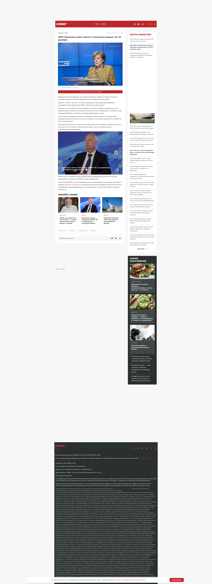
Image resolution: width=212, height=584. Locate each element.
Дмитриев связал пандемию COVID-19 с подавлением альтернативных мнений (90, 221)
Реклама (58, 450)
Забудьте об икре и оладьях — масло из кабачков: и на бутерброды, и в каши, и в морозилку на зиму (142, 318)
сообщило (67, 103)
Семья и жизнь (136, 281)
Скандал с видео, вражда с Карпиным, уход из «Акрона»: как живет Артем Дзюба (141, 193)
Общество (63, 215)
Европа (106, 215)
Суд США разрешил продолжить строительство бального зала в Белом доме (142, 176)
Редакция (58, 448)
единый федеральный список (122, 488)
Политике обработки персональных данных (131, 580)
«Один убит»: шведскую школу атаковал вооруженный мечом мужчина (141, 213)
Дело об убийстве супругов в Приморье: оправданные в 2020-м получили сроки (142, 47)
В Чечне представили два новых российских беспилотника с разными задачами (142, 237)
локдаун (93, 231)
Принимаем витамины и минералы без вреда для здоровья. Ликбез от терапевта (141, 55)
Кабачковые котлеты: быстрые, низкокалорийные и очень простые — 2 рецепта (141, 287)
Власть (84, 215)
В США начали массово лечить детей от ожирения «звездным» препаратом (141, 229)
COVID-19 (62, 231)
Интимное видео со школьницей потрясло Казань (140, 347)
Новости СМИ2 (60, 269)
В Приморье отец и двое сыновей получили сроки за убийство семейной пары (142, 358)
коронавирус (83, 231)
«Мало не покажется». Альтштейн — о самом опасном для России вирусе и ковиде (68, 220)
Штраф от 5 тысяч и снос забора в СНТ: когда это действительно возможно (141, 378)
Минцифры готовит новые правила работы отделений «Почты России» (141, 160)
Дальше (140, 249)
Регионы (134, 342)
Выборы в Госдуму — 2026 (100, 24)
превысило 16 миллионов (73, 185)
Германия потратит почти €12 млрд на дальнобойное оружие (111, 220)
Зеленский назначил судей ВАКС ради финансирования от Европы (140, 221)
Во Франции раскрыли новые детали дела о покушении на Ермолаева (141, 168)
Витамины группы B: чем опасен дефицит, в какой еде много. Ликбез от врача (142, 184)
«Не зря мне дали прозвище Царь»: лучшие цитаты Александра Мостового (142, 152)
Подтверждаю (177, 580)
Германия (72, 231)
